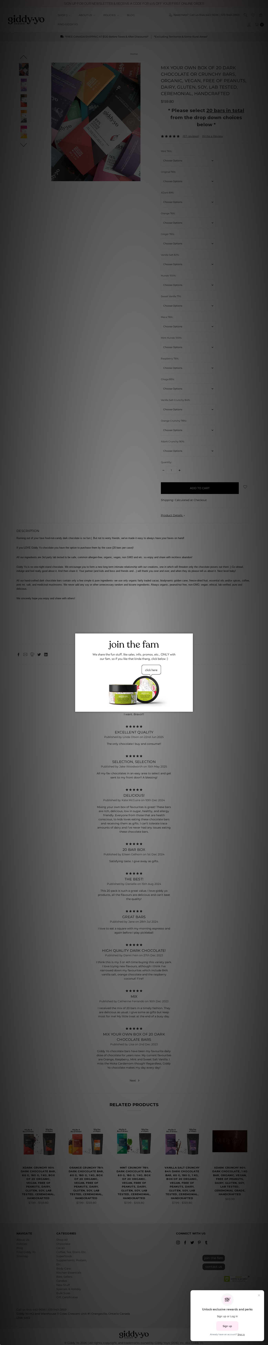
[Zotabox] (190, 708)
